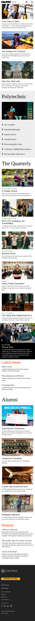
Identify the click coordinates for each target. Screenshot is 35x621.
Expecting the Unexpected (13, 428)
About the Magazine (6, 591)
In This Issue (5, 585)
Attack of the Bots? (9, 552)
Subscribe (3, 594)
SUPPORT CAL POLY (10, 579)
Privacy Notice (4, 613)
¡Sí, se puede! (9, 125)
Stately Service (10, 134)
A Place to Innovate (9, 530)
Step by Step (7, 347)
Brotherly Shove (9, 253)
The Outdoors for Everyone (13, 51)
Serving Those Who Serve (14, 154)
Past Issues (4, 588)
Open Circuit (7, 367)
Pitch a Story (4, 597)
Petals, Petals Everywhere (13, 283)
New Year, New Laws (11, 81)
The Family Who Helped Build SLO (17, 315)
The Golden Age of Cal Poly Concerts (17, 541)
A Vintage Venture (9, 191)
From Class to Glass (10, 21)
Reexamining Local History (13, 376)
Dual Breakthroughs (12, 129)
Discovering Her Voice (13, 144)
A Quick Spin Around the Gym (15, 486)
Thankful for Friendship (12, 458)
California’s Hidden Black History (17, 149)
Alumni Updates (5, 599)
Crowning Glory (8, 385)
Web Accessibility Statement (8, 611)
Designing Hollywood (11, 515)
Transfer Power (10, 139)
